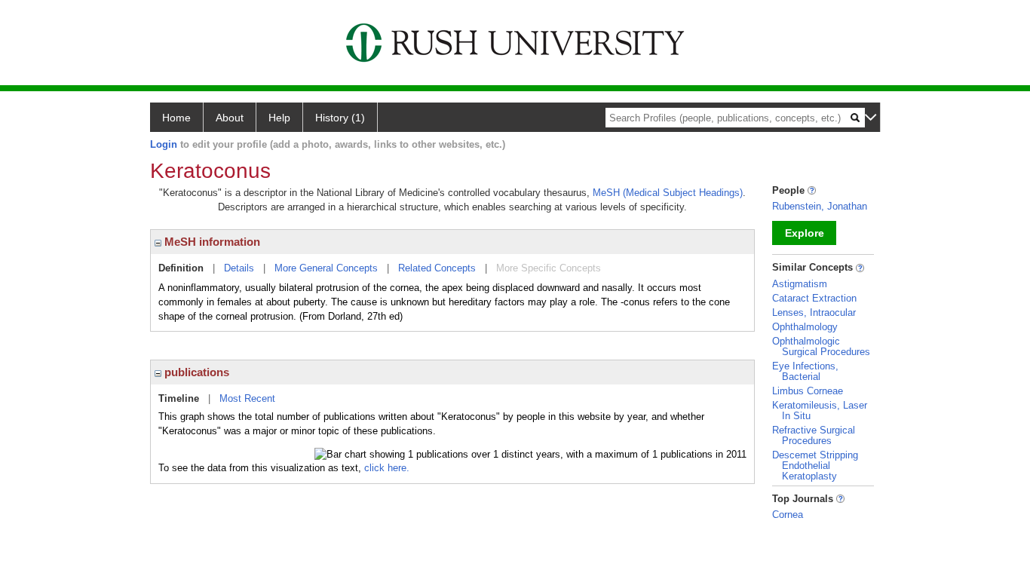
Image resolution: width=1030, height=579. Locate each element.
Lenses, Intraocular (814, 312)
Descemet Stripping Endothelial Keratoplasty (815, 465)
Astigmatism (799, 284)
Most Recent (247, 398)
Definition (181, 268)
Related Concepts (437, 268)
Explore (804, 233)
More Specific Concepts (548, 268)
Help (279, 118)
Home (176, 118)
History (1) (340, 118)
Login (163, 144)
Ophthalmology (805, 326)
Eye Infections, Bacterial (805, 371)
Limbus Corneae (807, 391)
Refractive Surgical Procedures (813, 435)
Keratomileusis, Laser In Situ (819, 410)
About (230, 118)
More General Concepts (326, 268)
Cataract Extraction (814, 298)
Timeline (178, 398)
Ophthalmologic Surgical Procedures (821, 346)
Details (239, 268)
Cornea (787, 514)
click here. (386, 467)
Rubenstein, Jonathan (819, 206)
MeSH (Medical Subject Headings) (668, 192)
